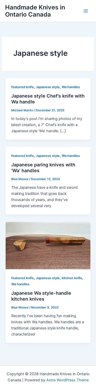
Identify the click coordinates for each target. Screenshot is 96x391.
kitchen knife (72, 278)
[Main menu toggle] (86, 11)
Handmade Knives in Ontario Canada (35, 11)
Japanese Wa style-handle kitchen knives (41, 296)
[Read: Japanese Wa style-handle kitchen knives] (48, 245)
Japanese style (48, 87)
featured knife (22, 87)
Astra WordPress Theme (67, 380)
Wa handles (71, 87)
